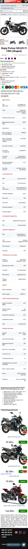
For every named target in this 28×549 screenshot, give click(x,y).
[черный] (15, 58)
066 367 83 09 (7, 532)
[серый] (6, 58)
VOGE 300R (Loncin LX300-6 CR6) (14, 506)
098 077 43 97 (7, 530)
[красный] (12, 58)
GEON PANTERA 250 (14, 437)
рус (23, 5)
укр (26, 5)
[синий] (9, 58)
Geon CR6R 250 (14, 476)
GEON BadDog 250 (14, 466)
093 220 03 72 (7, 535)
